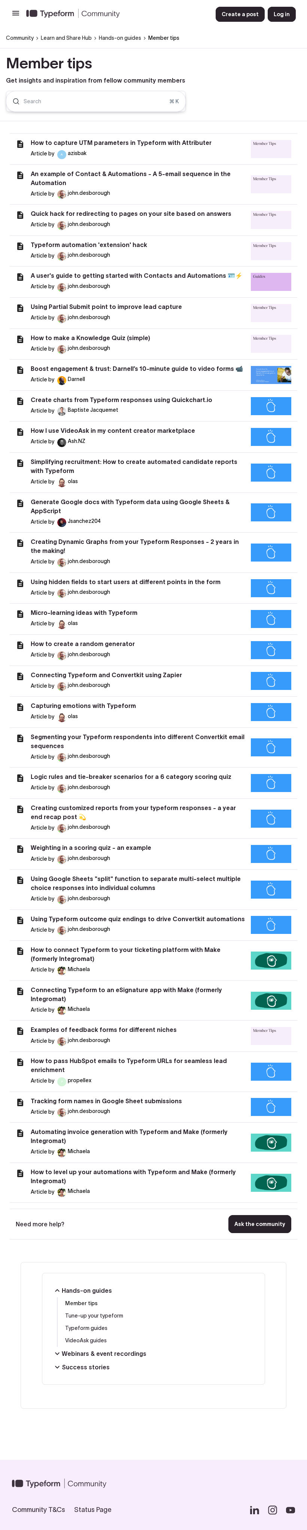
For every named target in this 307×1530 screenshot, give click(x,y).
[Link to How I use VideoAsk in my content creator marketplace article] (20, 432)
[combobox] (96, 101)
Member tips (81, 1303)
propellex (79, 1080)
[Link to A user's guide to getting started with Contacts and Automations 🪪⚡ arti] (20, 277)
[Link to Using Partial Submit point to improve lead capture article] (20, 308)
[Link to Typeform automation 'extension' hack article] (20, 246)
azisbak (77, 153)
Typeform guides (86, 1328)
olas (73, 481)
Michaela (79, 969)
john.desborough (89, 193)
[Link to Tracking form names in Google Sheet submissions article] (20, 1102)
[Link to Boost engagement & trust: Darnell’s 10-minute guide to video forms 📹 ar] (20, 370)
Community (20, 38)
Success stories (86, 1367)
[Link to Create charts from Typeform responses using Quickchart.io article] (20, 401)
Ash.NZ (76, 441)
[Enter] (13, 101)
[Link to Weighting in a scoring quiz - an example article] (20, 849)
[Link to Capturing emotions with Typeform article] (20, 707)
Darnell (76, 379)
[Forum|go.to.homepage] (115, 14)
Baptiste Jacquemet (93, 410)
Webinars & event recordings (104, 1353)
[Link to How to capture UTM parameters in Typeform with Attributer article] (20, 144)
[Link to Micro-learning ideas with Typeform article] (20, 614)
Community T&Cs (38, 1509)
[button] (15, 16)
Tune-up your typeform (94, 1316)
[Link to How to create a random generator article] (20, 645)
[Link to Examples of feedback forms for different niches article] (20, 1031)
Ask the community (259, 1224)
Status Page (93, 1509)
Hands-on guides (120, 38)
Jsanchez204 (84, 521)
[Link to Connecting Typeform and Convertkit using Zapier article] (20, 676)
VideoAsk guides (86, 1340)
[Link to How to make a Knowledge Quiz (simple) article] (20, 339)
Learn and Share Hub (66, 38)
